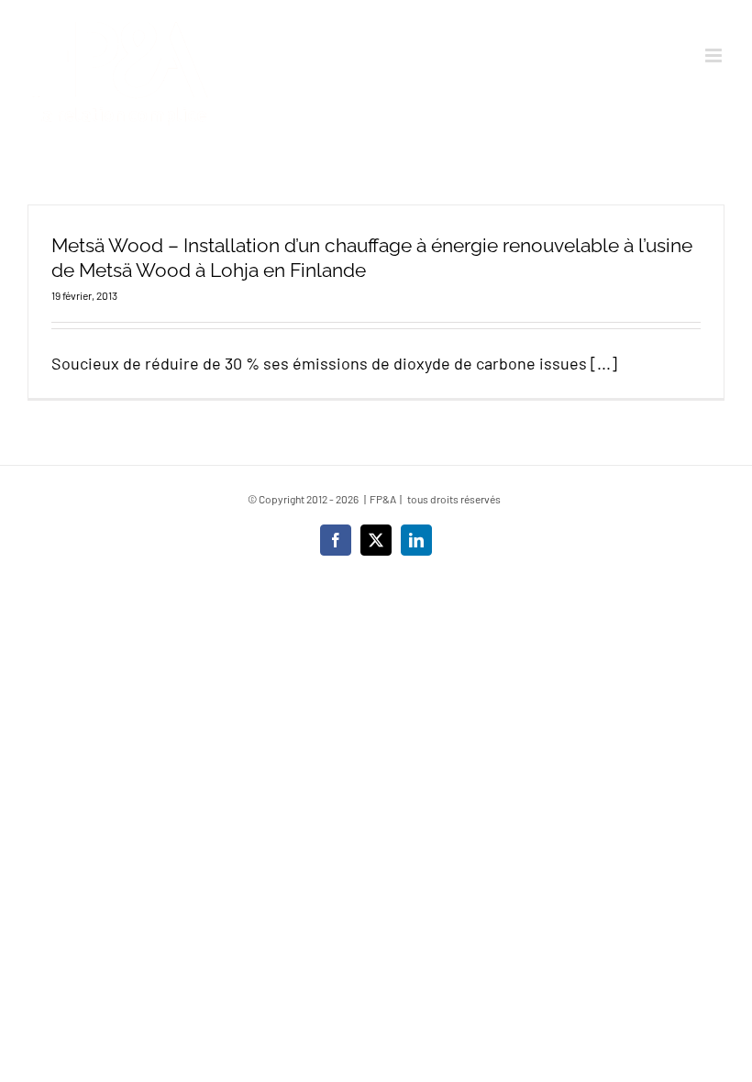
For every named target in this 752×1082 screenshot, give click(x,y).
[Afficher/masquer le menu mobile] (714, 55)
